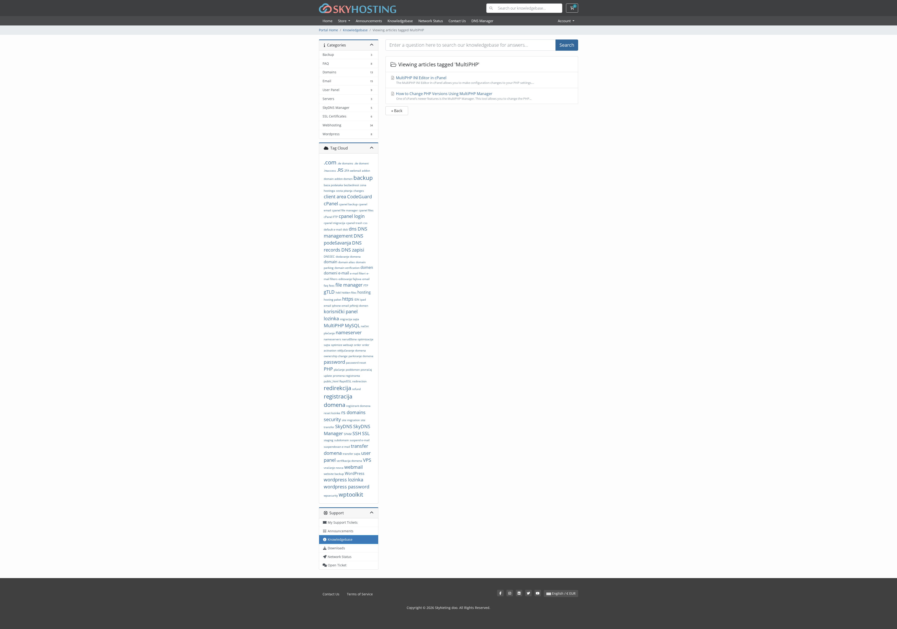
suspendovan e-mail (337, 447)
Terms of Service (360, 594)
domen (366, 267)
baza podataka (333, 185)
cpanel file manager (345, 210)
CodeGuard (359, 196)
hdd (338, 293)
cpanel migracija (334, 223)
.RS (340, 170)
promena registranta (346, 376)
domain (330, 261)
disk (345, 229)
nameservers (332, 339)
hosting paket (332, 300)
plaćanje (339, 370)
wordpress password (346, 486)
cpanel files (366, 210)
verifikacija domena (349, 461)
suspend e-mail (360, 440)
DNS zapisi (352, 250)
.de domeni (361, 163)
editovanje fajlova (349, 279)
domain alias (346, 262)
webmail (353, 467)
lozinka (331, 318)
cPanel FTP (331, 217)
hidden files (349, 293)
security (332, 419)
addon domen (343, 179)
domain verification (347, 268)
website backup (334, 474)
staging (328, 440)
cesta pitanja (344, 191)
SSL (366, 433)
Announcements (369, 20)
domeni (330, 273)
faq (326, 286)
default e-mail (333, 229)
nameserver (349, 332)
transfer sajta (351, 454)
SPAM (348, 434)
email (366, 279)
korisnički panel (341, 311)
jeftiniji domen (359, 306)
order (357, 345)
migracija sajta (349, 319)
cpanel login (352, 216)
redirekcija (337, 388)
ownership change (336, 356)
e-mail (343, 273)
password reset (356, 363)
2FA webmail (352, 171)
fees (332, 286)
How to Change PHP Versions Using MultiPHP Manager (463, 96)
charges (358, 191)
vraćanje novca (333, 468)
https (347, 299)
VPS (367, 460)
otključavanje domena (351, 350)
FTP (365, 286)
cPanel (331, 203)
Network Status (430, 20)
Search (566, 45)
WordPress (354, 473)
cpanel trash (354, 223)
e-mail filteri (358, 273)
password (334, 362)
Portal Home (328, 30)
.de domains (345, 163)
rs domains (353, 412)
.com (330, 162)
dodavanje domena (348, 257)
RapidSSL (345, 381)
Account (565, 20)
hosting (364, 292)
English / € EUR (563, 593)
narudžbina (349, 339)
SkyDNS (343, 426)
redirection (359, 381)
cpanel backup (348, 204)
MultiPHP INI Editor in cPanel (464, 80)
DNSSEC (329, 257)
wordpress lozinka (343, 479)
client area (335, 196)
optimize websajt (342, 345)
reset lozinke (332, 413)
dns (353, 229)
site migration (351, 420)
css (365, 223)
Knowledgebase (400, 20)
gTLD (329, 292)
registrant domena (358, 406)
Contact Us (457, 20)
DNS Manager (482, 20)
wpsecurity (331, 496)
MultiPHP (334, 325)
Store (342, 20)
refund (356, 389)
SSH (356, 433)
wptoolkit (351, 494)
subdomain (341, 440)
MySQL (352, 325)
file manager (349, 285)
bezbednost (351, 185)
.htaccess (330, 171)
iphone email (340, 306)
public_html (331, 381)
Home (327, 20)
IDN (356, 300)
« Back (396, 110)
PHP (328, 369)
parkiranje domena (361, 356)
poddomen (353, 370)
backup (363, 177)
